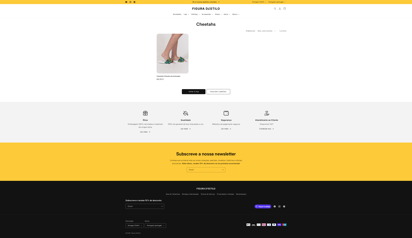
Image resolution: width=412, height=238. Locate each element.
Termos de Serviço (208, 194)
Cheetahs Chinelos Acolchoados (168, 76)
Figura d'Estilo (136, 233)
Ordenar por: (250, 31)
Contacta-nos (265, 129)
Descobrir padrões (218, 92)
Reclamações (241, 194)
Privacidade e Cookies (225, 194)
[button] (186, 14)
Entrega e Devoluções (190, 194)
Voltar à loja (194, 92)
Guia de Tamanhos (173, 194)
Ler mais (144, 132)
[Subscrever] (222, 169)
